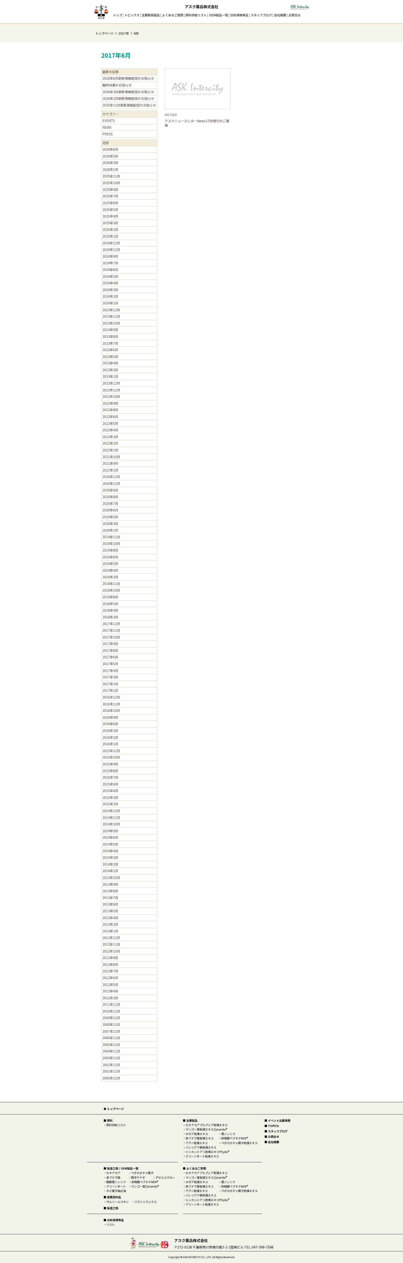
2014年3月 (110, 857)
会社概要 (280, 15)
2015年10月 (111, 757)
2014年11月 (111, 817)
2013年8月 (110, 890)
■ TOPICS (271, 1126)
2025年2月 (110, 229)
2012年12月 (111, 937)
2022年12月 (111, 383)
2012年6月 (110, 977)
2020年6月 (110, 510)
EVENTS (108, 120)
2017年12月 (111, 623)
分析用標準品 (239, 15)
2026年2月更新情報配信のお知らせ (128, 98)
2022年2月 (110, 443)
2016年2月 (110, 737)
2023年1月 (110, 376)
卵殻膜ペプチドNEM (145, 1182)
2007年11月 (111, 1031)
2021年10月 (111, 456)
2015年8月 (110, 770)
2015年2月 (110, 804)
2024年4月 (110, 283)
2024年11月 (111, 249)
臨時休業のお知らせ (117, 85)
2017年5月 (110, 663)
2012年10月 (111, 951)
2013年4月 (110, 917)
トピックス (131, 15)
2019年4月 (110, 570)
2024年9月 (110, 256)
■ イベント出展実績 (277, 1120)
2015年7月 (110, 777)
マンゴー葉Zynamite (145, 1186)
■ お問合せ (271, 1136)
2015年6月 (110, 784)
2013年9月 (110, 884)
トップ (117, 15)
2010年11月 (111, 1011)
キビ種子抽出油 (116, 1191)
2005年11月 (111, 1044)
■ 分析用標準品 (114, 1220)
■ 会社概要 (271, 1142)
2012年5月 (110, 984)
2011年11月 (111, 1004)
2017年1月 (110, 690)
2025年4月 (110, 216)
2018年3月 (110, 617)
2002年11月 (111, 1064)
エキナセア (113, 1173)
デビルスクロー (165, 1177)
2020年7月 (110, 503)
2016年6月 (110, 723)
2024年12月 (111, 243)
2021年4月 (110, 463)
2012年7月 (110, 971)
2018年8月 (110, 597)
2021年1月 (110, 470)
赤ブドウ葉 (113, 1177)
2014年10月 (111, 824)
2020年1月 (110, 530)
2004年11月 (111, 1051)
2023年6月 (110, 349)
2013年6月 (110, 904)
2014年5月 (110, 844)
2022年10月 (111, 396)
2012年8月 (110, 964)
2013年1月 (110, 931)
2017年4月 (110, 670)
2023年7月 (110, 343)
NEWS (106, 127)
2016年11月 (111, 704)
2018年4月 (110, 610)
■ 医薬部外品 (112, 1197)
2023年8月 (110, 336)
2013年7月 (110, 897)
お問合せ (294, 15)
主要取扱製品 (151, 15)
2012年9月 (110, 957)
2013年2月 (110, 924)
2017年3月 (110, 677)
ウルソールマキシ (117, 1202)
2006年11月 (111, 1037)
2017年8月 (110, 650)
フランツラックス (145, 1202)
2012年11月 (111, 944)
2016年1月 (110, 744)
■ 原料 (108, 1120)
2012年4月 (110, 991)
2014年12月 (111, 810)
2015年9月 (110, 764)
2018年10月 (111, 590)
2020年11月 (111, 483)
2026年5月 (110, 156)
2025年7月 (110, 196)
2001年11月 (111, 1071)
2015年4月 (110, 790)
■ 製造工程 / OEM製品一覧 (121, 1168)
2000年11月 (111, 1078)
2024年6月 (110, 269)
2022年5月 (110, 423)
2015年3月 (110, 797)
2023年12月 (111, 309)
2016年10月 (111, 710)
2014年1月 (110, 870)
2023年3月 (110, 369)
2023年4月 (110, 363)
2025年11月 (111, 176)
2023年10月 (111, 323)
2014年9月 (110, 830)
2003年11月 (111, 1058)
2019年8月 (110, 550)
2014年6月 (110, 837)
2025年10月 (111, 182)
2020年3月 (110, 523)
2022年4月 (110, 430)
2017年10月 (111, 637)
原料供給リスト (196, 15)
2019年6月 (110, 557)
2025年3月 (110, 223)
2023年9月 (110, 329)
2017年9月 (110, 643)
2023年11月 (111, 316)
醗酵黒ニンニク (116, 1182)
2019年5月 (110, 563)
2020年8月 (110, 496)
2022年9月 (110, 403)
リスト (110, 1224)
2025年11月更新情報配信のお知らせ (129, 105)
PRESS (107, 134)
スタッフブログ (261, 15)
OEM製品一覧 (218, 15)
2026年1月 (110, 169)
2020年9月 (110, 490)
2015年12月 (111, 750)
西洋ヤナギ (138, 1177)
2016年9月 (110, 717)
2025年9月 (110, 189)
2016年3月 (110, 730)
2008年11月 (111, 1024)
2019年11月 (111, 537)
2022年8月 (110, 409)
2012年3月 (110, 997)
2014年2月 (110, 864)
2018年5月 (110, 603)
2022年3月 (110, 436)
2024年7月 (110, 262)
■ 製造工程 (111, 1208)
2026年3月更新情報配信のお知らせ (128, 91)
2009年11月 (111, 1017)
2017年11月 (111, 630)
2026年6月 (110, 149)
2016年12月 (111, 697)
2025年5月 (110, 209)
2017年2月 (110, 683)
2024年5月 (110, 276)
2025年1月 (110, 236)
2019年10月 (111, 543)
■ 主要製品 (190, 1120)
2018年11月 (111, 583)
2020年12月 (111, 476)
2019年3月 (110, 576)
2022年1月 (110, 450)
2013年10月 (111, 877)
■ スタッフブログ (276, 1131)
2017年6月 (110, 657)
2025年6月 (110, 202)
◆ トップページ (114, 1109)
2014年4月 (110, 851)
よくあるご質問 (172, 15)
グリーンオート (116, 1186)
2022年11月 (111, 390)
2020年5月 (110, 516)
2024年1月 (110, 303)
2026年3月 (110, 162)
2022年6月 (110, 416)
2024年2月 (110, 296)
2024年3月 (110, 289)
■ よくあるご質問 (194, 1168)
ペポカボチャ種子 (142, 1173)
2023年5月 (110, 356)
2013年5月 (110, 911)
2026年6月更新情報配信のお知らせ (128, 78)
